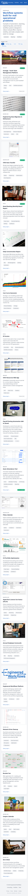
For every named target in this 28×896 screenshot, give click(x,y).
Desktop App (8, 44)
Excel (15, 44)
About (25, 2)
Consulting (10, 2)
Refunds (15, 891)
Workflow (4, 46)
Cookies (20, 891)
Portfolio (17, 2)
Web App (20, 44)
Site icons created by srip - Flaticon (14, 893)
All (2, 44)
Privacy (7, 891)
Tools (21, 2)
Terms (11, 891)
